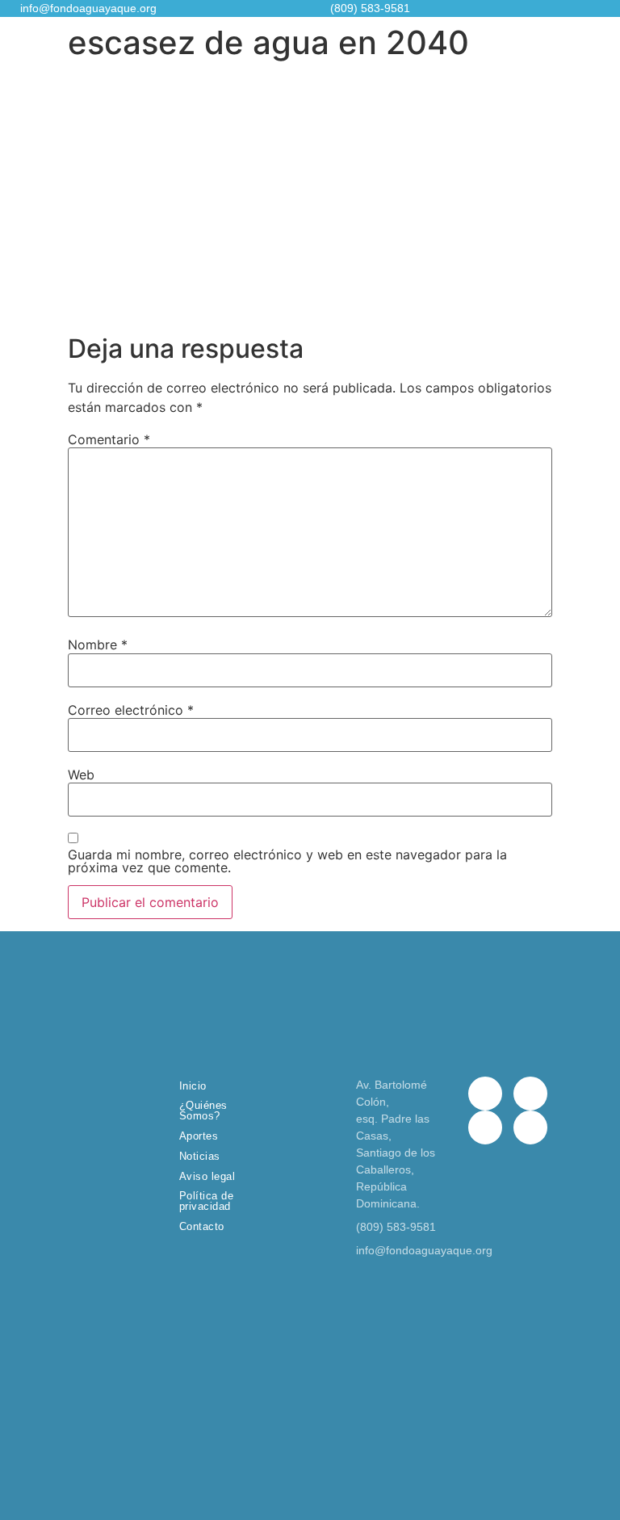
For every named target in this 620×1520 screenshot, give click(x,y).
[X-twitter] (530, 1094)
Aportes (199, 1136)
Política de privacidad (206, 1201)
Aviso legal (207, 1176)
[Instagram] (485, 1127)
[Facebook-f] (485, 1094)
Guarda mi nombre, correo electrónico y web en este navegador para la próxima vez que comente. (287, 861)
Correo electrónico (131, 709)
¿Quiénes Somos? (203, 1110)
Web (81, 774)
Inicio (193, 1086)
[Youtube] (530, 1127)
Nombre (98, 644)
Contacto (201, 1226)
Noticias (199, 1156)
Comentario (109, 439)
